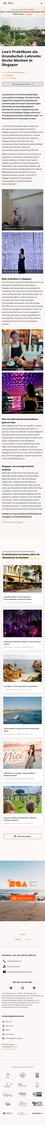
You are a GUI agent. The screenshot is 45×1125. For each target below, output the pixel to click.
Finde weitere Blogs (24, 836)
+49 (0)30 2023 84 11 (14, 961)
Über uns (9, 1021)
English (17, 939)
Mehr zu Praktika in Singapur (13, 522)
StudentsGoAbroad (9, 1049)
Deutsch (28, 939)
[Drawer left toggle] (5, 3)
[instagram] (22, 987)
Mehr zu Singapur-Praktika (21, 84)
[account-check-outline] (41, 3)
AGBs (7, 1030)
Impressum (9, 1026)
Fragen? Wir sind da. (24, 898)
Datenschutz (10, 1034)
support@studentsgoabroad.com (19, 972)
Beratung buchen (13, 966)
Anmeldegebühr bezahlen (14, 1038)
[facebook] (11, 987)
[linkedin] (34, 987)
